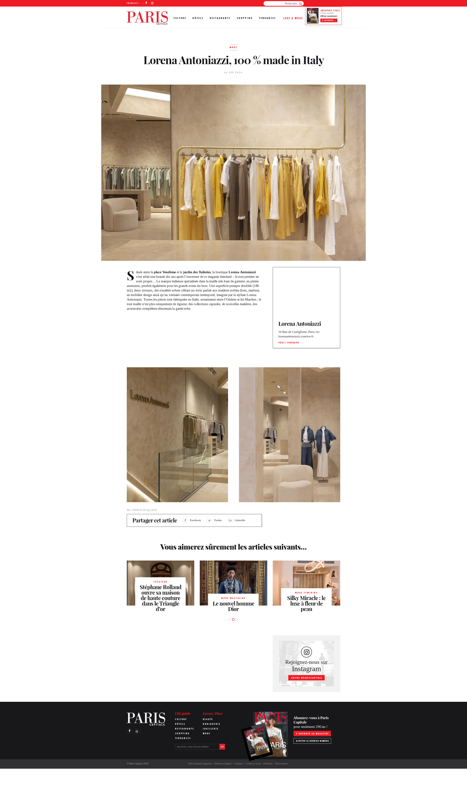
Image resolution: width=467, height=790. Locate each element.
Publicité (267, 763)
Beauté (208, 719)
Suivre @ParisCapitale (306, 677)
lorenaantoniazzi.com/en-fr (296, 336)
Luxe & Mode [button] (293, 18)
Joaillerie (211, 728)
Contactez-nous (253, 763)
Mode (207, 733)
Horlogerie (212, 724)
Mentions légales (223, 763)
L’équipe (238, 763)
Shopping (245, 18)
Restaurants (220, 18)
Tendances (267, 18)
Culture (179, 18)
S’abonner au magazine (312, 733)
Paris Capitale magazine (200, 763)
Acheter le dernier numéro (312, 741)
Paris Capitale (136, 763)
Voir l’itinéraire (288, 342)
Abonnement (281, 763)
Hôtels (198, 18)
